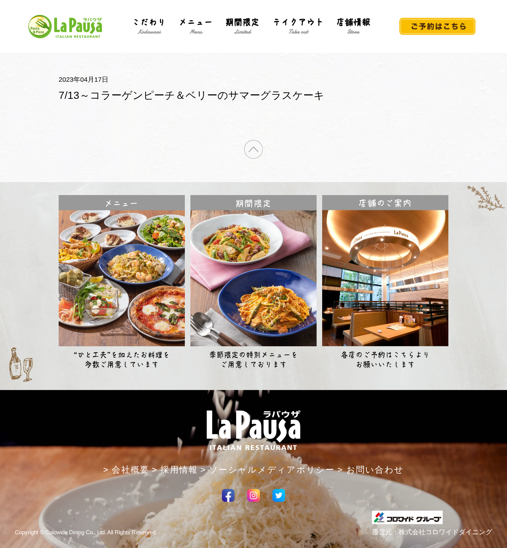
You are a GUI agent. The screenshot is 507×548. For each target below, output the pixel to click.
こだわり (149, 26)
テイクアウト (298, 26)
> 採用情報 (175, 469)
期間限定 (242, 26)
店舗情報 (353, 26)
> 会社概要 (126, 469)
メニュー (196, 26)
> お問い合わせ (370, 469)
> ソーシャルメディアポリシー (267, 469)
